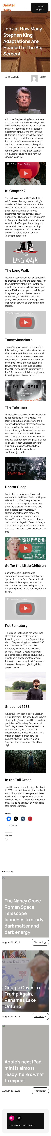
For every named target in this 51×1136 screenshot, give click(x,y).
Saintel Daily (9, 8)
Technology (40, 942)
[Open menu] (25, 7)
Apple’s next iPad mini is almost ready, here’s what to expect (24, 1071)
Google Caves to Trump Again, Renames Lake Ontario (22, 996)
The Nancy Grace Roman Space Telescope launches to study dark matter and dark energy (24, 916)
